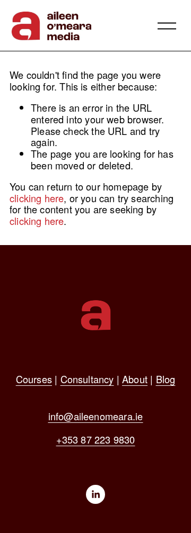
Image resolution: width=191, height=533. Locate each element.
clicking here (37, 198)
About (134, 379)
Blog (166, 379)
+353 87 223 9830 (95, 440)
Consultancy (87, 379)
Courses (34, 379)
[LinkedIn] (95, 494)
